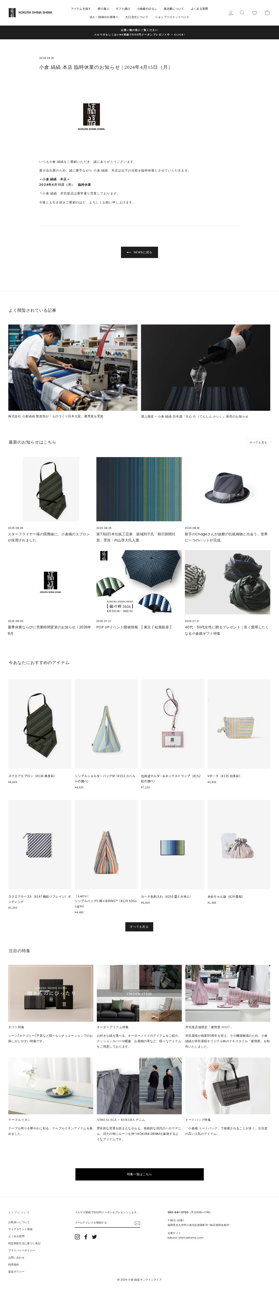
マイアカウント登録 (20, 1229)
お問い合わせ (16, 1257)
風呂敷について (174, 9)
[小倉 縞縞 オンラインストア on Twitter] (94, 1236)
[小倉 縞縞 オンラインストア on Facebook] (85, 1236)
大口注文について (136, 17)
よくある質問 (199, 9)
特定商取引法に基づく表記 (24, 1243)
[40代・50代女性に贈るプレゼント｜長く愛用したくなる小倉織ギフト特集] (227, 582)
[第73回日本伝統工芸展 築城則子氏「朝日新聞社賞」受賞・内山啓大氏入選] (139, 489)
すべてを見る (258, 442)
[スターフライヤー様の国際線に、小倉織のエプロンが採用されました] (50, 489)
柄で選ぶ (103, 9)
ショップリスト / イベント (172, 17)
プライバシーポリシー (21, 1250)
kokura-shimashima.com (186, 1237)
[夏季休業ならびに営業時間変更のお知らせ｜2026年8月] (50, 582)
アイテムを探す (81, 9)
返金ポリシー (16, 1271)
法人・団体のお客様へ (104, 17)
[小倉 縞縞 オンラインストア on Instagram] (77, 1236)
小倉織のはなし (147, 9)
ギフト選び (123, 9)
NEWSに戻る (142, 252)
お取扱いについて (19, 1222)
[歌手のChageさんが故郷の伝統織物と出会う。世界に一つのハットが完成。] (227, 489)
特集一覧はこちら (139, 1174)
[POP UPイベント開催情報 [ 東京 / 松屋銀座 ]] (139, 582)
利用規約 (13, 1264)
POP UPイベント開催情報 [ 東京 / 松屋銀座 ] (134, 627)
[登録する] (137, 1223)
